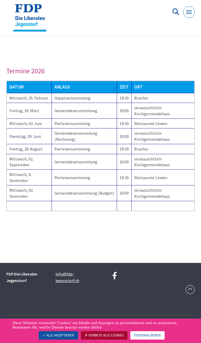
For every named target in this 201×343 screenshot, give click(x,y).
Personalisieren (147, 335)
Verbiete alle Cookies (106, 335)
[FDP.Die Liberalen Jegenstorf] (31, 20)
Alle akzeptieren (60, 335)
